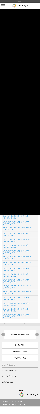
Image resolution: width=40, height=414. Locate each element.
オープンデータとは (9, 376)
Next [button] (37, 334)
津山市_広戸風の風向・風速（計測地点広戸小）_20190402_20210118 (17, 316)
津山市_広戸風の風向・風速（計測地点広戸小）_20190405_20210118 (17, 298)
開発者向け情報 (7, 382)
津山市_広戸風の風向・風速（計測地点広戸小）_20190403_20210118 (17, 310)
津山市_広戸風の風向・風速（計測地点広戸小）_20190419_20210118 (17, 223)
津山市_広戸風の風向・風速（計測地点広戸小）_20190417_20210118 (17, 234)
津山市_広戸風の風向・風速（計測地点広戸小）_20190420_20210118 (17, 217)
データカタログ (20, 345)
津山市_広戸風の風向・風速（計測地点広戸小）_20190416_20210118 (17, 240)
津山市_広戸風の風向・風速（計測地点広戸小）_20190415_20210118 (17, 246)
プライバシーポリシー (16, 401)
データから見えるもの (20, 351)
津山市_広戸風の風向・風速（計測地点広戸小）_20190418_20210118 (17, 228)
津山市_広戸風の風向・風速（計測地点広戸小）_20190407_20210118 (17, 287)
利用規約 (5, 401)
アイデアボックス (20, 358)
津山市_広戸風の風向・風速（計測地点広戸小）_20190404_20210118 (17, 304)
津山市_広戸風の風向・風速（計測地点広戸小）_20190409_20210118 (17, 275)
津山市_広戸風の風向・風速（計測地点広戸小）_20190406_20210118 (17, 292)
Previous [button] (3, 334)
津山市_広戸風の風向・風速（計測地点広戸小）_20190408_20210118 (17, 281)
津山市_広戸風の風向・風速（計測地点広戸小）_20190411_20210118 (17, 263)
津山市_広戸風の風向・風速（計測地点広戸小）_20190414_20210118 (17, 252)
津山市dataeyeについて (10, 370)
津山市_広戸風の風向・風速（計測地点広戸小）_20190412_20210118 (17, 257)
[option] (20, 334)
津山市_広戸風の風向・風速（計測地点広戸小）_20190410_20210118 (17, 269)
